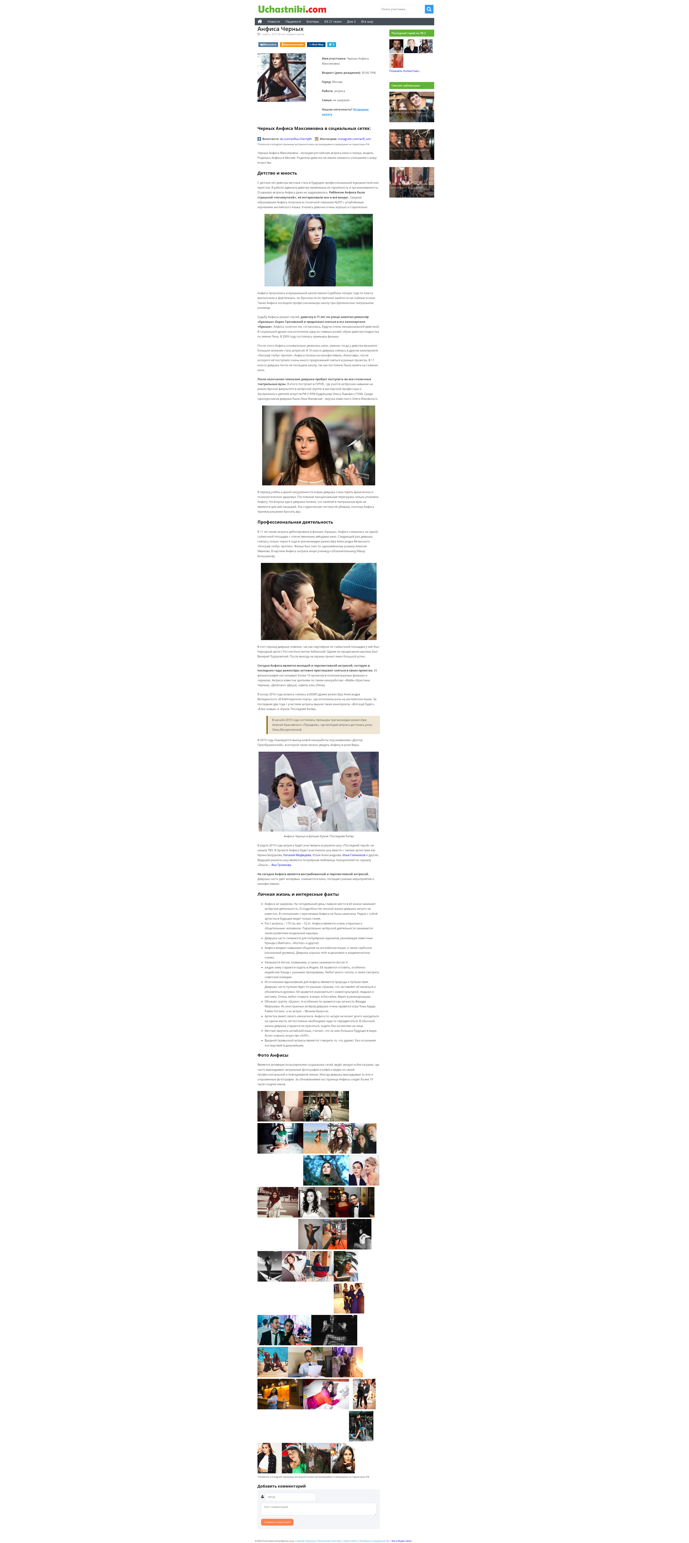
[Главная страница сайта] (260, 21)
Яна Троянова (281, 865)
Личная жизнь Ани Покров (408, 112)
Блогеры (312, 21)
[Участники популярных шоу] (293, 9)
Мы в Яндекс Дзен (402, 1540)
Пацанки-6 (293, 21)
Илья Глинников (354, 855)
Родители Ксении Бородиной (409, 150)
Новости (274, 21)
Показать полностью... (405, 71)
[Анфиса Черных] (426, 52)
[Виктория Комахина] (396, 67)
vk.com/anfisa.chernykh (296, 139)
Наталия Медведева (297, 855)
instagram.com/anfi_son (354, 139)
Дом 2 (351, 21)
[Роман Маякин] (396, 52)
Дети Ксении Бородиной (406, 187)
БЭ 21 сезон (333, 21)
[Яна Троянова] (411, 52)
